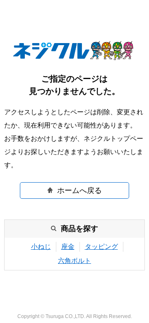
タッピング (101, 246)
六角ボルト (74, 260)
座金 (67, 246)
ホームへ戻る (79, 190)
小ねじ (41, 246)
